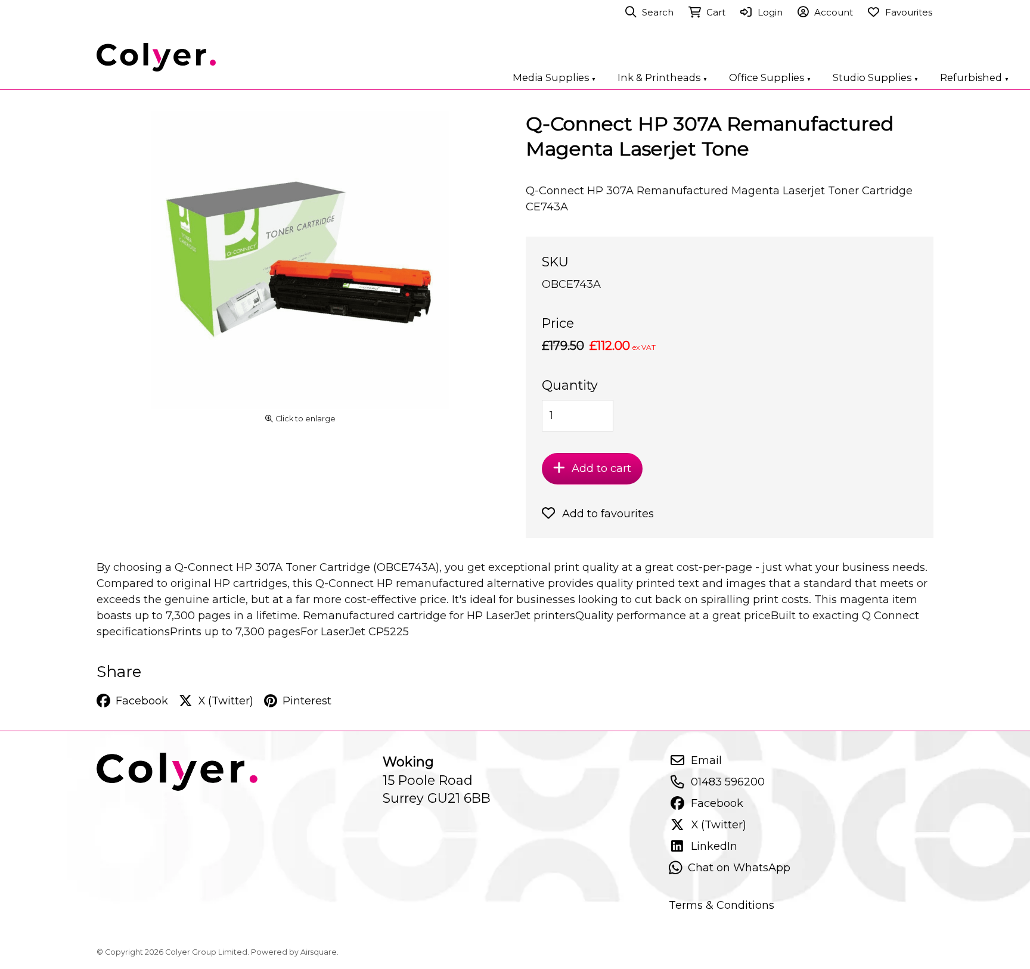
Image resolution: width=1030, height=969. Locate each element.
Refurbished (974, 77)
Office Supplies (770, 77)
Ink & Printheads (663, 77)
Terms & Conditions (721, 905)
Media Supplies (554, 77)
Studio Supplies (876, 77)
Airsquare (318, 952)
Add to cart (601, 468)
